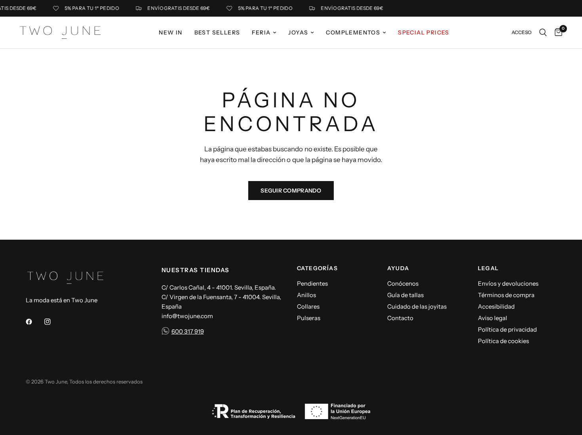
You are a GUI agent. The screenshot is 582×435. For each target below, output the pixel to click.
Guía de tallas (405, 295)
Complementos (353, 32)
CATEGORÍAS (317, 268)
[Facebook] (34, 321)
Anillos (306, 295)
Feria (261, 32)
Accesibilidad (496, 306)
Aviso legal (492, 318)
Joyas (298, 32)
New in (170, 32)
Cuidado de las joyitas (417, 306)
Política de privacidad (507, 329)
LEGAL (488, 268)
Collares (308, 306)
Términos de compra (506, 295)
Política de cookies (503, 341)
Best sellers (217, 32)
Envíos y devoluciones (508, 283)
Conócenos (402, 283)
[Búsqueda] (543, 32)
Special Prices (423, 32)
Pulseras (308, 318)
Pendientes (312, 283)
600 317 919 (187, 331)
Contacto (400, 318)
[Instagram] (53, 321)
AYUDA (398, 268)
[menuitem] (170, 32)
